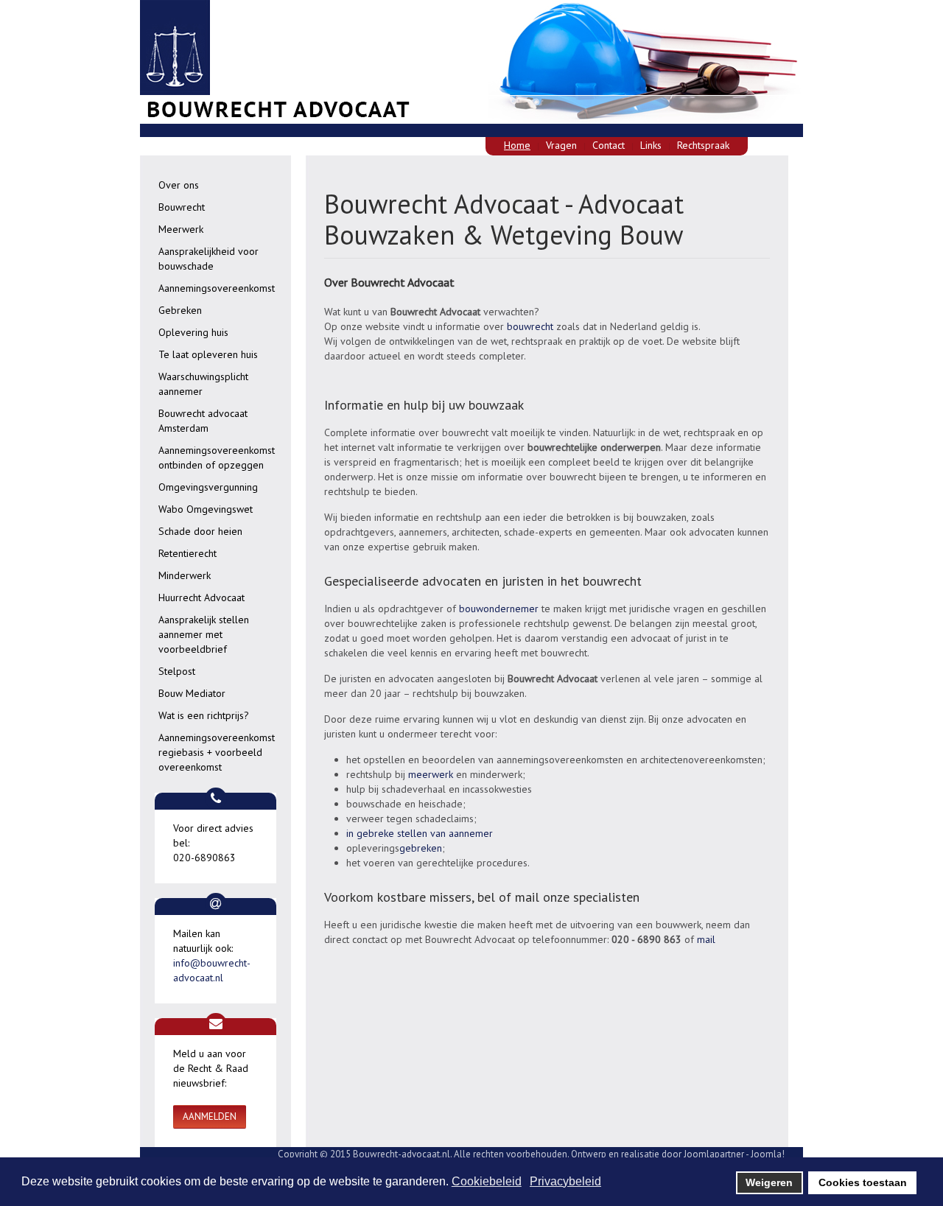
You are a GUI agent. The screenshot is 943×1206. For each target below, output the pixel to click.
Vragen (561, 145)
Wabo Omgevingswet (205, 509)
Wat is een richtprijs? (203, 715)
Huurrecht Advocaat (201, 597)
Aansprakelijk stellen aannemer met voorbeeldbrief (203, 634)
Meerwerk (180, 229)
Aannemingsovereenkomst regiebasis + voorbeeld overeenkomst (216, 752)
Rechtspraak (703, 145)
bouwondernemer (500, 608)
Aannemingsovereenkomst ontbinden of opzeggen (216, 457)
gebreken (420, 848)
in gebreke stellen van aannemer (419, 833)
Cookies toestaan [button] (862, 1182)
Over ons (178, 185)
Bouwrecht (181, 207)
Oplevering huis (193, 332)
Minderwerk (184, 575)
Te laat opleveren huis (208, 354)
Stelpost (176, 671)
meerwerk (430, 774)
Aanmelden (209, 1116)
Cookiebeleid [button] (487, 1181)
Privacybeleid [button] (565, 1181)
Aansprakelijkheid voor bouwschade (208, 259)
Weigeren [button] (769, 1182)
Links (651, 145)
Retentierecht (187, 553)
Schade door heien (200, 531)
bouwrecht (528, 326)
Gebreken (180, 310)
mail (706, 939)
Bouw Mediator (191, 693)
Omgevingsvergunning (208, 487)
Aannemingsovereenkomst (216, 288)
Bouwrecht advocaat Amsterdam (203, 421)
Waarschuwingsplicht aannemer (203, 384)
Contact (608, 145)
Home (517, 145)
